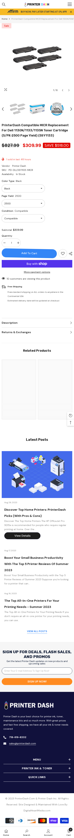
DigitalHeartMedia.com (37, 810)
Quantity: (7, 235)
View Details (22, 535)
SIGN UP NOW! (37, 681)
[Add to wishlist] (63, 253)
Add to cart (29, 253)
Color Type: (12, 181)
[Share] (69, 254)
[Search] (4, 4)
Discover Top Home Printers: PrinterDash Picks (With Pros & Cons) (35, 513)
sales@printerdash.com (22, 743)
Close (71, 12)
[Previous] (63, 90)
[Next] (69, 90)
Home (4, 19)
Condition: (15, 210)
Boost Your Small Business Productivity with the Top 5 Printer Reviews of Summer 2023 (36, 564)
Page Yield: (11, 195)
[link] (19, 407)
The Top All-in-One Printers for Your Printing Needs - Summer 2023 (31, 604)
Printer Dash (19, 165)
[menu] (70, 4)
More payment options (37, 272)
